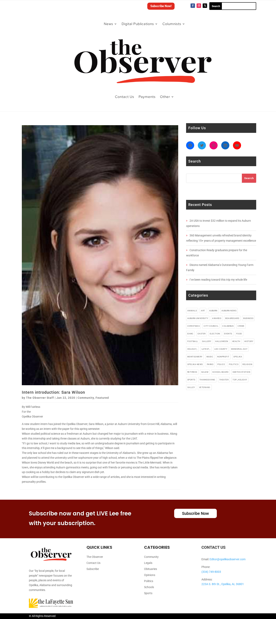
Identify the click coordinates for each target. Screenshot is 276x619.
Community (86, 397)
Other (165, 96)
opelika (237, 357)
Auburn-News (229, 311)
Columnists (171, 24)
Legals (148, 562)
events (228, 334)
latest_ (206, 349)
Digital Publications (138, 24)
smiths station (241, 372)
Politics (148, 581)
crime (241, 326)
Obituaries (150, 569)
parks (210, 364)
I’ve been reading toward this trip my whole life (218, 279)
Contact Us (124, 96)
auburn (213, 311)
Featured (102, 397)
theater (224, 380)
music (209, 357)
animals (192, 311)
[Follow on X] (205, 5)
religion (247, 364)
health (236, 341)
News (108, 24)
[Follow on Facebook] (193, 5)
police (221, 364)
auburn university (197, 318)
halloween (221, 341)
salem (205, 372)
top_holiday (240, 380)
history (248, 341)
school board (220, 372)
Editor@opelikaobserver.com (227, 559)
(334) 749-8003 (211, 571)
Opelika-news (195, 364)
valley (191, 387)
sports (191, 380)
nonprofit (223, 357)
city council (211, 326)
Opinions (149, 575)
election (215, 334)
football (192, 341)
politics (233, 364)
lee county (220, 349)
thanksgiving (207, 380)
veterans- (205, 387)
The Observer (94, 556)
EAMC (190, 334)
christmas (193, 326)
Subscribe (92, 569)
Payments (147, 96)
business (248, 318)
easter (202, 334)
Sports (148, 593)
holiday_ (192, 349)
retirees (192, 372)
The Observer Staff (40, 397)
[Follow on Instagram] (199, 5)
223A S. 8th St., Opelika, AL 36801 (222, 584)
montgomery (194, 357)
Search (249, 178)
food (239, 334)
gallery (206, 341)
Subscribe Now (195, 513)
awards (216, 318)
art (203, 311)
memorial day (239, 349)
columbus (228, 326)
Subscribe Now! (161, 6)
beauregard (232, 318)
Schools (149, 587)
